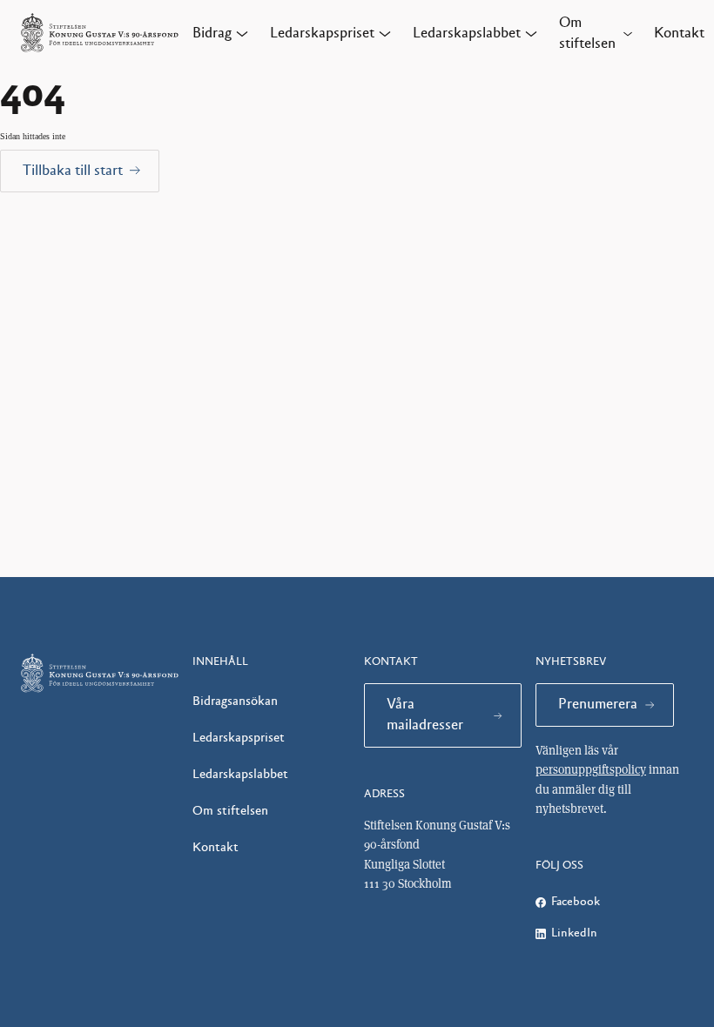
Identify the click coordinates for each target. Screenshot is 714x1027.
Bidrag (212, 33)
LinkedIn (574, 933)
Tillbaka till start (73, 170)
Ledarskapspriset (322, 33)
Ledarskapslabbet (467, 33)
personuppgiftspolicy (591, 769)
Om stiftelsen (587, 33)
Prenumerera (597, 704)
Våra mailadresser (425, 715)
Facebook (575, 902)
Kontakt (679, 33)
